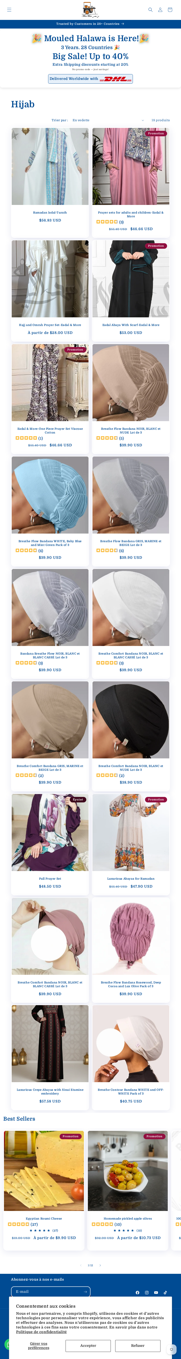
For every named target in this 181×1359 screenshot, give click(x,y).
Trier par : (60, 120)
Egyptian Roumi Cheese (44, 1218)
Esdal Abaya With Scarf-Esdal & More (131, 325)
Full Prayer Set (50, 878)
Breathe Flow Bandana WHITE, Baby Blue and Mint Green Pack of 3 (50, 543)
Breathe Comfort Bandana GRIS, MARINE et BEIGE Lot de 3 (50, 767)
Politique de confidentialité (41, 1332)
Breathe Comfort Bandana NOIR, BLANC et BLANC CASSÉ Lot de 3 (130, 655)
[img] (107, 222)
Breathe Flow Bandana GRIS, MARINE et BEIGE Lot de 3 (131, 543)
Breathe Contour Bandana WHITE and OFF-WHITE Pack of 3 (131, 1091)
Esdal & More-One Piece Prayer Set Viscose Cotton (50, 430)
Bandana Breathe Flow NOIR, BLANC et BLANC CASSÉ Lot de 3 (50, 655)
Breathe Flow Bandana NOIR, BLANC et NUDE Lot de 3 (131, 430)
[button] (9, 10)
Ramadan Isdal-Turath (50, 212)
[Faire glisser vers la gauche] (81, 1265)
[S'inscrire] (85, 1291)
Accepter (88, 1346)
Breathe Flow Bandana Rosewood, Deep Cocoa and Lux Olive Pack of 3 (131, 984)
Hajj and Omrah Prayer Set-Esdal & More (50, 325)
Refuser (138, 1346)
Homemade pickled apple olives (128, 1218)
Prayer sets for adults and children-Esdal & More (131, 214)
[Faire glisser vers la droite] (100, 1265)
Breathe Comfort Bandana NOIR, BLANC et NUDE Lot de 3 (130, 767)
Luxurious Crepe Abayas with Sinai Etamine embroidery (50, 1091)
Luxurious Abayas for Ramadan (131, 878)
